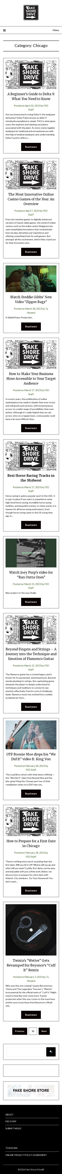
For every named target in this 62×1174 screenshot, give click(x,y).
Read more (31, 146)
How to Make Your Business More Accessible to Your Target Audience (31, 378)
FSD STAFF (10, 1121)
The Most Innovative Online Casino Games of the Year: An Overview (31, 199)
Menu (56, 30)
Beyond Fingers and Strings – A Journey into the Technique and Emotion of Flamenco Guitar (31, 654)
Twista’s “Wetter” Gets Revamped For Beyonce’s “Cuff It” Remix (31, 965)
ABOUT (9, 1114)
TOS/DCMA (11, 1148)
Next (44, 1031)
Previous (19, 1031)
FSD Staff (31, 769)
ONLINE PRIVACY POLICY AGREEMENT (26, 1155)
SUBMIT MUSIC (13, 1128)
